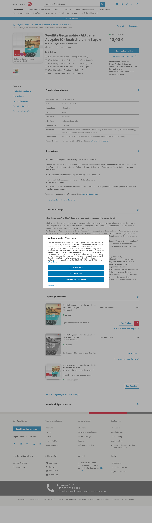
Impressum (52, 285)
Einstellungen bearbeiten (76, 279)
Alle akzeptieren (76, 268)
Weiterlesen (52, 262)
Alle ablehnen (76, 273)
